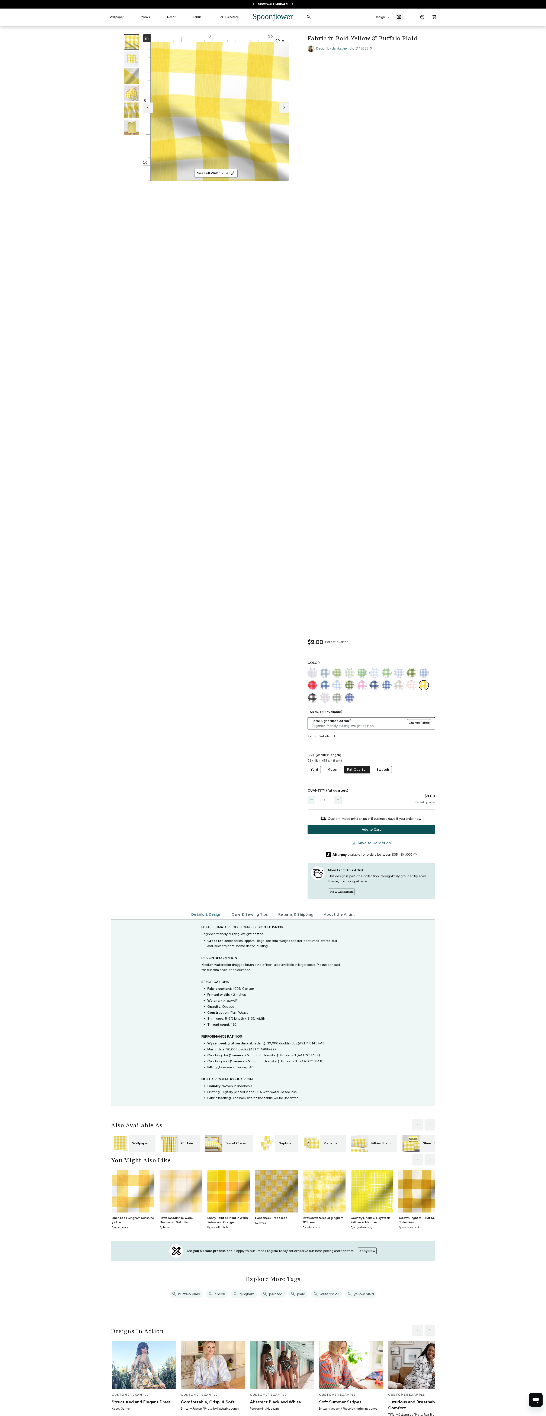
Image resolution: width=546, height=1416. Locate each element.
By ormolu (261, 1222)
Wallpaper (116, 17)
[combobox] (382, 17)
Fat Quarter (357, 769)
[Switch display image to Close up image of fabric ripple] (131, 110)
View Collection (341, 892)
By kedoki (165, 1227)
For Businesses (229, 17)
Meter (332, 769)
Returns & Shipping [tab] (296, 914)
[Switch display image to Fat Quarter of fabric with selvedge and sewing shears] (131, 59)
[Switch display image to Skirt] (131, 93)
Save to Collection (371, 842)
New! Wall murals (273, 4)
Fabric (197, 17)
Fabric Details (322, 736)
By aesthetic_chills (217, 1227)
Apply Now (367, 1251)
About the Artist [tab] (339, 914)
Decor (171, 17)
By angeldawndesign (362, 1227)
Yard (314, 769)
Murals (145, 17)
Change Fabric (419, 723)
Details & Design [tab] (206, 914)
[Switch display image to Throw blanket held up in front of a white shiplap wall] (131, 127)
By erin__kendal (120, 1227)
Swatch (382, 769)
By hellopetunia (311, 1227)
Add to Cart (371, 829)
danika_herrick (342, 48)
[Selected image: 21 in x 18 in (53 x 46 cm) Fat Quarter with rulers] (131, 42)
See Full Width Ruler (216, 173)
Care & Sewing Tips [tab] (250, 914)
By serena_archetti (408, 1227)
